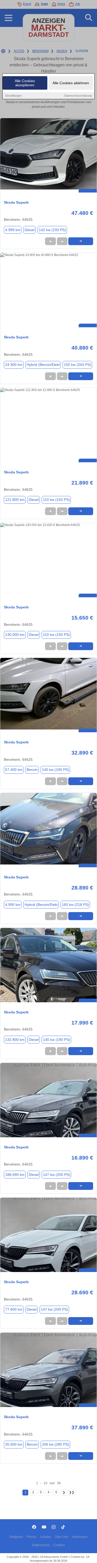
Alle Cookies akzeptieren (25, 83)
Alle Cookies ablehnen (71, 83)
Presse (31, 1537)
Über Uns (61, 1537)
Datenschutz (41, 1545)
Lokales (45, 1537)
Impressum (79, 1537)
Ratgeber (16, 1537)
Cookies (59, 1545)
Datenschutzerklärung (78, 95)
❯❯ (71, 1492)
